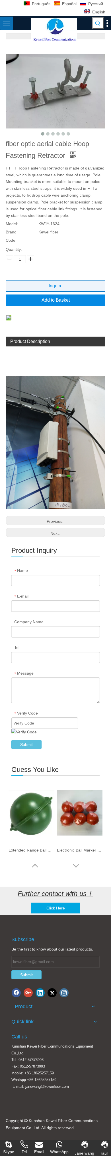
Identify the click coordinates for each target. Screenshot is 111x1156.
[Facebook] (16, 992)
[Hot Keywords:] (98, 23)
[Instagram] (64, 992)
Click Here (55, 908)
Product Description (30, 341)
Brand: (12, 232)
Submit (26, 744)
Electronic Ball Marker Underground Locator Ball (79, 850)
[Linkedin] (40, 992)
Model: (12, 223)
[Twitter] (52, 992)
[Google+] (28, 992)
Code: (11, 240)
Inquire (56, 285)
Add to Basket (56, 300)
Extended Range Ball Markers (31, 850)
